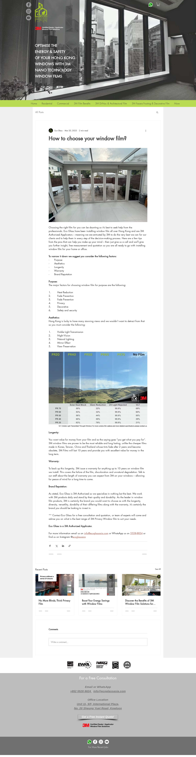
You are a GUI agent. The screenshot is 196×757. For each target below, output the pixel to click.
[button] (158, 4)
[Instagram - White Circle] (101, 742)
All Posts (39, 112)
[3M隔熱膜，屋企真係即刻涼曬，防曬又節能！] (141, 585)
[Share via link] (69, 546)
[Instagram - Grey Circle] (28, 11)
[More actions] (145, 130)
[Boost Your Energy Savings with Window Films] (98, 585)
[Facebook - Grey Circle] (28, 4)
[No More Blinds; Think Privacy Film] (54, 585)
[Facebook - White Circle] (95, 742)
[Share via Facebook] (50, 546)
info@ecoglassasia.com (109, 691)
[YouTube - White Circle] (107, 742)
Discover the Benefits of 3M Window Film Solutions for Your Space (139, 602)
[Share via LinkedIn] (63, 546)
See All (158, 569)
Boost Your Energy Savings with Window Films (95, 602)
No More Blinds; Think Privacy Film (54, 602)
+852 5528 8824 (81, 691)
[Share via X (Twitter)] (56, 546)
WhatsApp (104, 686)
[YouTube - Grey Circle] (28, 17)
